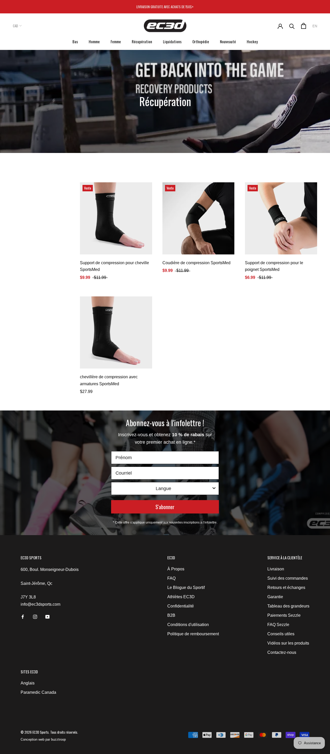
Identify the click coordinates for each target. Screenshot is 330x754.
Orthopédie (200, 41)
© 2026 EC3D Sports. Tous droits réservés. (49, 732)
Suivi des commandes (287, 578)
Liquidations (172, 41)
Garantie (275, 597)
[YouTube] (47, 616)
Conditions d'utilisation (188, 624)
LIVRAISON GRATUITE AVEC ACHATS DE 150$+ (165, 6)
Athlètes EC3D (181, 597)
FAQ (171, 578)
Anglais (28, 683)
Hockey (252, 41)
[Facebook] (23, 616)
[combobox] (163, 488)
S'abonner (165, 507)
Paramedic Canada (38, 692)
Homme (94, 41)
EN (314, 26)
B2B (171, 615)
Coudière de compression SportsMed (196, 263)
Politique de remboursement (193, 634)
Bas (75, 41)
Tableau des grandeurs (288, 606)
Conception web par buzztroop (43, 739)
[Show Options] (214, 488)
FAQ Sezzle (278, 624)
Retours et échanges (286, 587)
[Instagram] (35, 616)
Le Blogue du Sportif (186, 587)
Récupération (142, 41)
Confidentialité (180, 606)
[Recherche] (292, 26)
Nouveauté (228, 41)
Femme (116, 41)
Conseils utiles (280, 634)
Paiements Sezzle (284, 615)
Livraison (275, 569)
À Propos (175, 569)
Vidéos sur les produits (288, 643)
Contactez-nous (281, 652)
